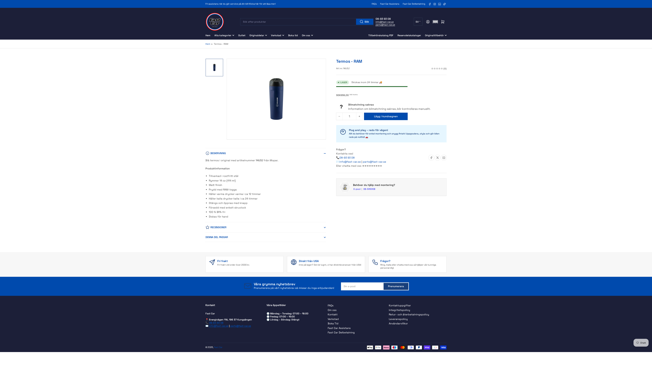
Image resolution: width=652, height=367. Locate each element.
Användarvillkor (398, 323)
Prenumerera (396, 286)
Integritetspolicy (399, 310)
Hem (207, 35)
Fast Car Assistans (389, 3)
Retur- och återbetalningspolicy (409, 314)
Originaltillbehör (434, 35)
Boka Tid (333, 323)
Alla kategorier (222, 35)
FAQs (374, 3)
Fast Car (218, 347)
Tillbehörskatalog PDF (380, 35)
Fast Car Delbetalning (414, 3)
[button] (435, 21)
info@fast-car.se (385, 21)
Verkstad (276, 35)
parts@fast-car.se (385, 24)
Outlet (241, 35)
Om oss (306, 35)
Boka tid (293, 35)
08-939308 (369, 189)
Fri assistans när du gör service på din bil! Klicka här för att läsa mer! (240, 3)
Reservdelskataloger (409, 35)
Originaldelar (256, 35)
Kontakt (333, 314)
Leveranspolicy (398, 319)
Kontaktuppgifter (400, 305)
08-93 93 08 (347, 157)
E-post (357, 189)
